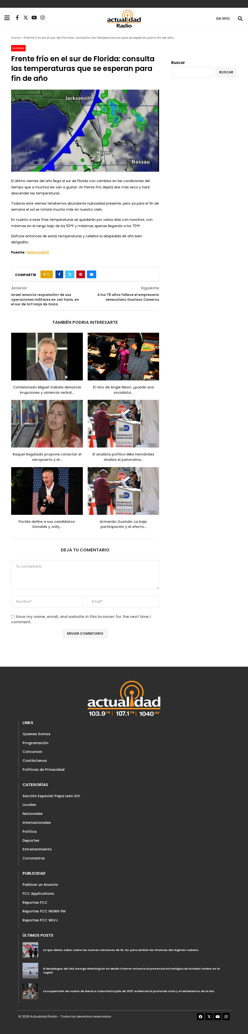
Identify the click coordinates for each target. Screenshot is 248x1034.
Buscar (178, 62)
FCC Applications (38, 893)
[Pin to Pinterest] (80, 274)
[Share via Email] (91, 274)
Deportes (31, 840)
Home (16, 37)
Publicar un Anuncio (40, 884)
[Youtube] (34, 17)
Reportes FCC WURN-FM (44, 911)
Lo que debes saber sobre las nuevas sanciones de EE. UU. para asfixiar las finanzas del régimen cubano (120, 950)
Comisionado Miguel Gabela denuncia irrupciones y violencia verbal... (47, 390)
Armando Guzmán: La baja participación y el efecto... (123, 524)
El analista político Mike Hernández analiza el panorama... (123, 457)
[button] (240, 19)
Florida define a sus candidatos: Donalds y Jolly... (46, 524)
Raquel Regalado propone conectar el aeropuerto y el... (47, 457)
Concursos (32, 751)
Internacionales (37, 822)
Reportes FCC (35, 902)
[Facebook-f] (17, 17)
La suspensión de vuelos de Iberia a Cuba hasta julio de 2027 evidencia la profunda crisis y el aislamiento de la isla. (129, 991)
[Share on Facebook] (59, 274)
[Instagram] (42, 17)
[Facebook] (200, 1016)
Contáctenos (35, 760)
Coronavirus (34, 858)
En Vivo (223, 19)
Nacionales (33, 813)
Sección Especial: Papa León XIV (51, 796)
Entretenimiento (37, 849)
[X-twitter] (25, 17)
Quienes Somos (36, 734)
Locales (29, 804)
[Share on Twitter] (69, 274)
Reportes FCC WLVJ (40, 920)
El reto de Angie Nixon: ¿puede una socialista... (123, 390)
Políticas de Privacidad (43, 769)
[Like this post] (48, 274)
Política (30, 831)
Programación (35, 743)
